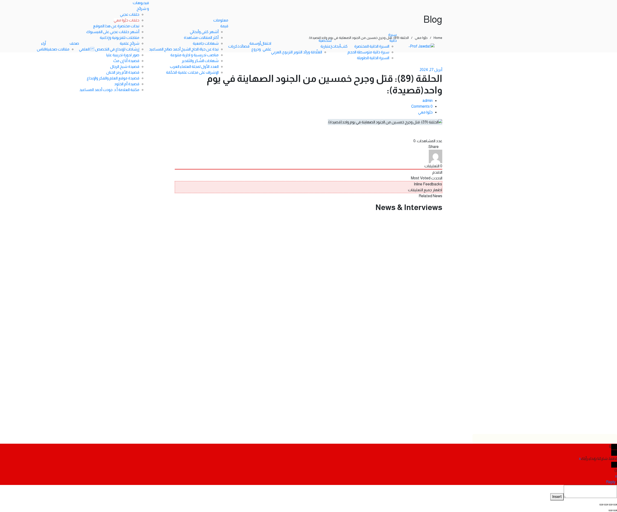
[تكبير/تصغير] (615, 504)
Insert (557, 497)
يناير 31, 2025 (436, 217)
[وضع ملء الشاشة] (610, 504)
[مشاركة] (606, 504)
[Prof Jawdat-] (422, 46)
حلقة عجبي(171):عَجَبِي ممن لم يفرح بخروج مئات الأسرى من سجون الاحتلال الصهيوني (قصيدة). (309, 333)
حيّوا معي (425, 112)
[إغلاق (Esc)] (601, 504)
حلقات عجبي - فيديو (430, 238)
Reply (611, 482)
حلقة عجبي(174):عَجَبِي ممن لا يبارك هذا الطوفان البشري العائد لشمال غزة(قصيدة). (325, 223)
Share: (433, 147)
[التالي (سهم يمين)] (610, 510)
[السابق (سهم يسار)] (615, 510)
